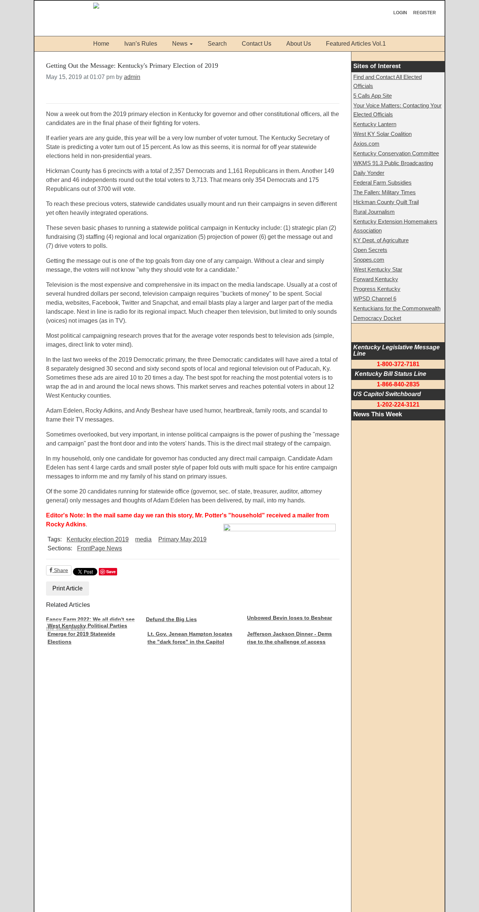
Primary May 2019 (182, 539)
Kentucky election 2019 (98, 539)
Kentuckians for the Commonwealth (396, 308)
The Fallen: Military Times (384, 192)
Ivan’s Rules (140, 43)
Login (400, 12)
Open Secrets (370, 250)
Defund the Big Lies (171, 619)
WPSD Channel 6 (374, 298)
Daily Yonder (368, 173)
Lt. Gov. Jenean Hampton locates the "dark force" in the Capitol (189, 638)
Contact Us (256, 43)
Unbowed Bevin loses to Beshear (289, 618)
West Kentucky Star (377, 269)
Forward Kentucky (375, 279)
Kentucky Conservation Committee (396, 153)
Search (217, 43)
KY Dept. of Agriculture (381, 240)
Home (101, 43)
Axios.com (366, 143)
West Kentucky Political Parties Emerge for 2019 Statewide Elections (87, 634)
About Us (298, 43)
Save (111, 571)
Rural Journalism (374, 212)
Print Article (67, 588)
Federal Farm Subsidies (382, 182)
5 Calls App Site (372, 95)
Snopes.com (368, 259)
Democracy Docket (377, 318)
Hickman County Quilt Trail (386, 202)
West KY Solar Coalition (382, 134)
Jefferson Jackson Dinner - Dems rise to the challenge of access (289, 638)
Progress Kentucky (376, 289)
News (179, 43)
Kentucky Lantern (374, 124)
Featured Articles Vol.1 (356, 43)
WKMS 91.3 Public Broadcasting (393, 163)
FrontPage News (99, 548)
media (143, 539)
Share (60, 570)
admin (132, 77)
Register (424, 12)
